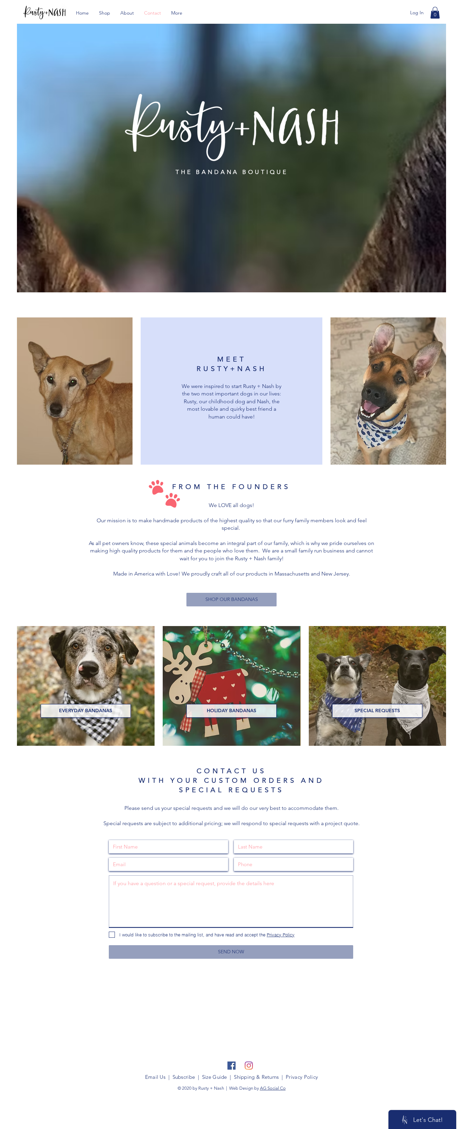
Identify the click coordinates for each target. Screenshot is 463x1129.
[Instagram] (249, 1066)
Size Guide (214, 1077)
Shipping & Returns (256, 1077)
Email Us (155, 1077)
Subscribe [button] (184, 1077)
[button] (435, 13)
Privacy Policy (302, 1077)
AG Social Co (273, 1088)
